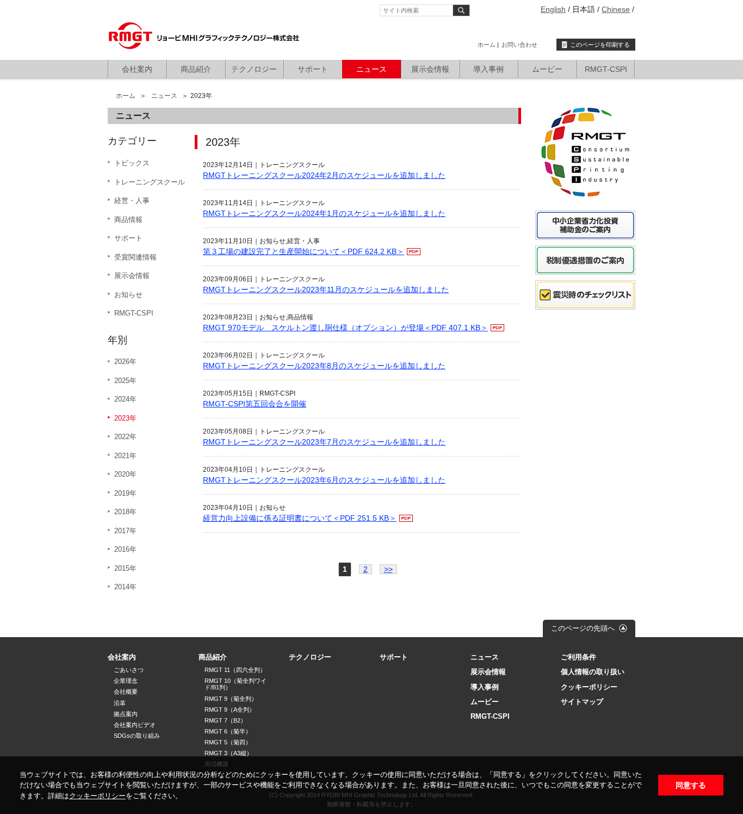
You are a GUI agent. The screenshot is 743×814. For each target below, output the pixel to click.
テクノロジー (254, 69)
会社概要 (126, 691)
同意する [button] (691, 785)
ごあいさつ (129, 670)
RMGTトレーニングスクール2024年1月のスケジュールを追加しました (324, 213)
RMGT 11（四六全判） (235, 670)
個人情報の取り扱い (592, 672)
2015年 (125, 568)
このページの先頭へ (583, 628)
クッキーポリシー (97, 796)
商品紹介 (196, 69)
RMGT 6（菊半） (228, 731)
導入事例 (488, 69)
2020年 (125, 474)
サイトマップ (582, 702)
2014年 (125, 587)
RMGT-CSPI (606, 69)
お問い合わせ (519, 44)
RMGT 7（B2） (225, 720)
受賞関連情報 (135, 257)
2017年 (125, 531)
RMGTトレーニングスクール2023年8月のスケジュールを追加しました (324, 365)
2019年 (125, 493)
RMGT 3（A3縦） (228, 753)
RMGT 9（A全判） (230, 709)
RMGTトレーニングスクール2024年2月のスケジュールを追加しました (324, 175)
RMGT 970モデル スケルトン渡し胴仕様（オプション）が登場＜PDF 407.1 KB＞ (345, 327)
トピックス (132, 163)
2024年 (125, 399)
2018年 (125, 512)
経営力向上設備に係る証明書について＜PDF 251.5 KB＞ (300, 518)
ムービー (547, 69)
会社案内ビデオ (135, 724)
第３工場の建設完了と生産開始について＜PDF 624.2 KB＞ (303, 251)
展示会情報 (430, 69)
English (553, 9)
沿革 (120, 703)
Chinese (616, 9)
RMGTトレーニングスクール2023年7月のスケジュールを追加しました (324, 441)
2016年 (125, 549)
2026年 (125, 361)
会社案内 (137, 69)
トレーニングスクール (149, 182)
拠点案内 (126, 714)
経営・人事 (132, 200)
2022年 (125, 437)
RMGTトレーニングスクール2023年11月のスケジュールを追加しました (326, 289)
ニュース (371, 69)
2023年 (125, 418)
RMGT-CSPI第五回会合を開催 (254, 403)
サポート (313, 69)
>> (388, 569)
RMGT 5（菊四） (228, 742)
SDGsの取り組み (137, 735)
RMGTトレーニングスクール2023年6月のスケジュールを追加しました (324, 480)
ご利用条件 (578, 657)
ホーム (487, 44)
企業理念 (126, 680)
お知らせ (128, 295)
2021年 (125, 456)
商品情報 (128, 219)
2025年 (125, 381)
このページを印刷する (600, 44)
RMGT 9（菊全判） (231, 698)
